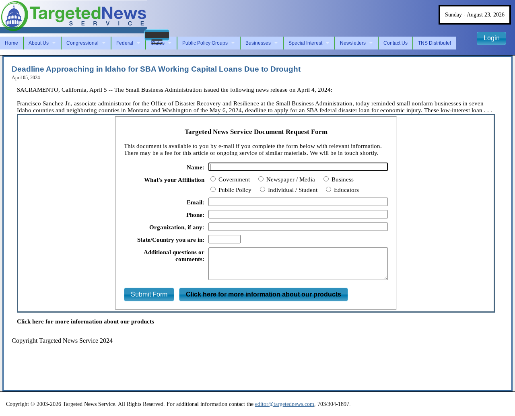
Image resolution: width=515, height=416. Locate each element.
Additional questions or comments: (174, 255)
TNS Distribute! (434, 43)
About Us (39, 43)
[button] (156, 35)
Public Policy (234, 190)
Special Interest (305, 43)
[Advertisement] (158, 362)
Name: (195, 167)
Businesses (258, 43)
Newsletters (353, 43)
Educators (345, 190)
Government (233, 179)
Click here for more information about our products (85, 321)
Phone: (195, 215)
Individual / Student (291, 190)
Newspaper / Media (290, 179)
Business (342, 179)
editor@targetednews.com (284, 404)
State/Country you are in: (170, 240)
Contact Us (395, 43)
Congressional (82, 43)
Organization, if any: (176, 227)
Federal (124, 43)
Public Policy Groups (205, 43)
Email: (195, 202)
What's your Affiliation (174, 180)
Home (11, 43)
